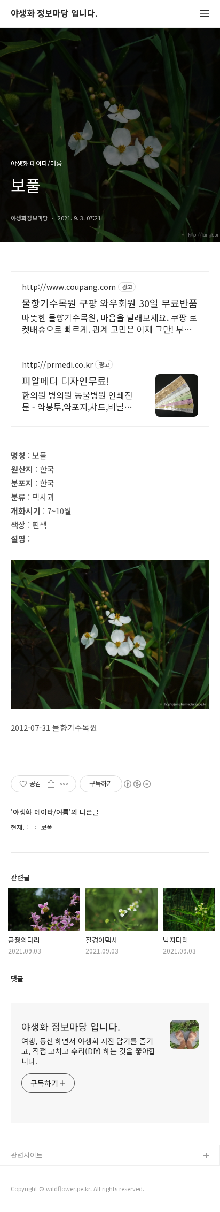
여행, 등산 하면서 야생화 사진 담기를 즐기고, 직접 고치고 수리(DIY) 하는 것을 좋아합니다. (88, 1050)
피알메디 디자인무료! (65, 380)
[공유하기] (51, 784)
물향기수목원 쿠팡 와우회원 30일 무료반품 (110, 302)
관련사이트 (27, 1155)
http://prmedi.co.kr (57, 364)
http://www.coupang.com (69, 287)
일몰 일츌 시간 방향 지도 (47, 1190)
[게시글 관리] (64, 784)
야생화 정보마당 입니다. (54, 13)
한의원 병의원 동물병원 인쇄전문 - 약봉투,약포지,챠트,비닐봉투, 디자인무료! (77, 400)
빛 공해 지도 (29, 1173)
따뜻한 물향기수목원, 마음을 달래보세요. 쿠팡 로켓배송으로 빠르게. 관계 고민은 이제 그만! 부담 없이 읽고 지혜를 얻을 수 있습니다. (109, 323)
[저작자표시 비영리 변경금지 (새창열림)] (136, 784)
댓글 (17, 978)
